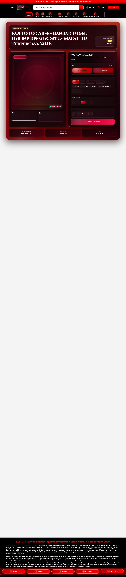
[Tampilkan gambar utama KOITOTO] (24, 116)
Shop (12, 7)
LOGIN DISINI (103, 70)
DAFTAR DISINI (82, 70)
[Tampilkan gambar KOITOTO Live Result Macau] (51, 116)
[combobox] (56, 7)
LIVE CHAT (113, 571)
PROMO (15, 571)
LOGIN (40, 571)
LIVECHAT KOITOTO (93, 122)
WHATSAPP (88, 571)
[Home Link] (24, 7)
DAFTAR (64, 571)
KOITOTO (41, 545)
